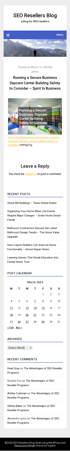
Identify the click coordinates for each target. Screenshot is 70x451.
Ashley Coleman (17, 393)
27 (27, 321)
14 (35, 308)
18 (11, 315)
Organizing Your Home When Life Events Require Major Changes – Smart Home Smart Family (34, 216)
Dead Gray (13, 368)
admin (35, 71)
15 (43, 308)
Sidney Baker (14, 406)
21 (35, 315)
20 (27, 315)
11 (11, 308)
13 (27, 308)
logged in (31, 174)
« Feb (10, 327)
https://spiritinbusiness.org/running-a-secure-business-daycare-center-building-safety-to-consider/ (34, 141)
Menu (59, 34)
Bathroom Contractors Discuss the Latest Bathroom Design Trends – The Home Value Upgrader (33, 232)
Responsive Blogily (25, 445)
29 (43, 321)
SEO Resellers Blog (35, 15)
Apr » (19, 327)
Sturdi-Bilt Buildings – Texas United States (32, 203)
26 (19, 321)
